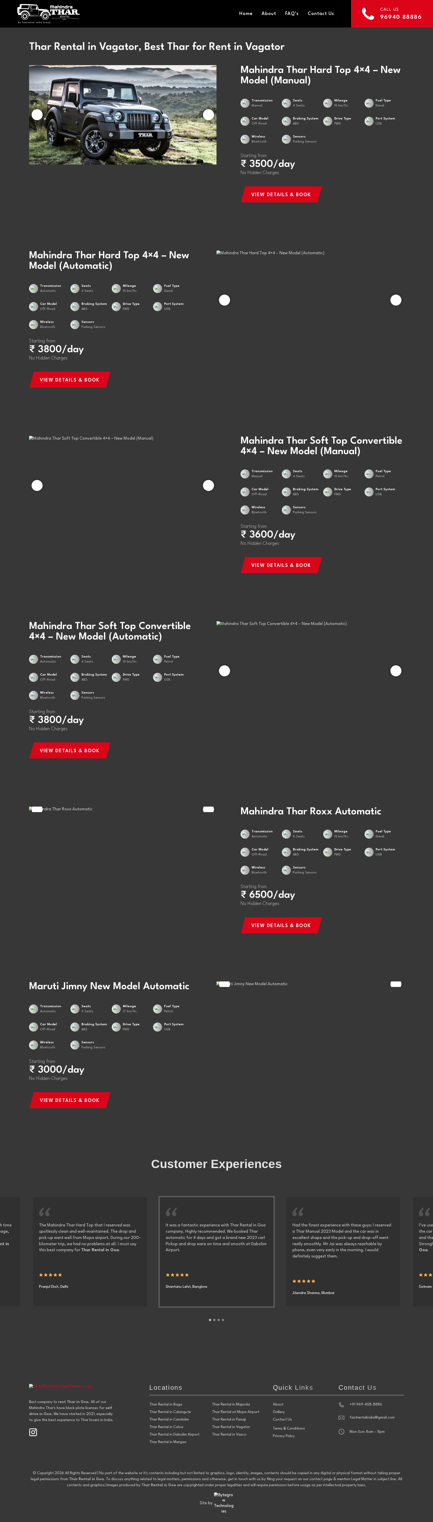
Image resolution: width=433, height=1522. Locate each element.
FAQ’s (292, 14)
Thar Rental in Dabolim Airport (174, 1435)
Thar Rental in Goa (86, 1479)
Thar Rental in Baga (165, 1405)
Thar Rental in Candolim (169, 1420)
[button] (208, 114)
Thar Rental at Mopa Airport (235, 1412)
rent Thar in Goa (73, 1402)
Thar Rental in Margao (167, 1442)
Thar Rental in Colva (166, 1427)
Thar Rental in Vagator (231, 1427)
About (269, 14)
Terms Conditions (289, 1429)
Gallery (279, 1412)
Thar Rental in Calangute (170, 1412)
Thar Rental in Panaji (229, 1420)
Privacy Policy (284, 1436)
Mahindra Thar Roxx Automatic (311, 812)
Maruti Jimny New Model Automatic (109, 986)
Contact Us (321, 14)
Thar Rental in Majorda (231, 1405)
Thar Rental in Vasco (229, 1435)
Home (246, 14)
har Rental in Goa (160, 1485)
